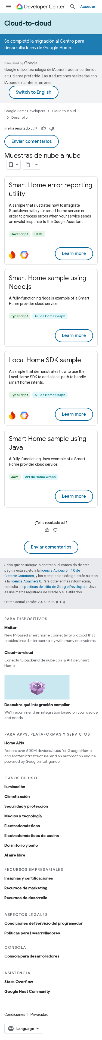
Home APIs (14, 742)
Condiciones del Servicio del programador (43, 923)
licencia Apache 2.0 (26, 581)
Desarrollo (19, 117)
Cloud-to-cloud (27, 23)
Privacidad (39, 1014)
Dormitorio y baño (21, 845)
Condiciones (14, 1014)
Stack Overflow (18, 981)
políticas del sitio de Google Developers (55, 587)
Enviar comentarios (31, 141)
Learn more (74, 253)
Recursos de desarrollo (25, 897)
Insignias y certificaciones (28, 878)
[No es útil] (52, 128)
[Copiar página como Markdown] (28, 164)
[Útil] (43, 128)
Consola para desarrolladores (32, 956)
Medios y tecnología (23, 816)
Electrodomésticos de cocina (31, 835)
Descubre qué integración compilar (37, 704)
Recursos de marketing (25, 887)
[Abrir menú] (8, 6)
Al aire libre (14, 855)
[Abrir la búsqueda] (72, 6)
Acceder (87, 6)
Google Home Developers (24, 111)
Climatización (17, 796)
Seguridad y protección (26, 806)
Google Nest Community (27, 991)
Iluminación (14, 786)
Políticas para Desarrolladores (32, 933)
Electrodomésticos (22, 825)
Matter (10, 627)
